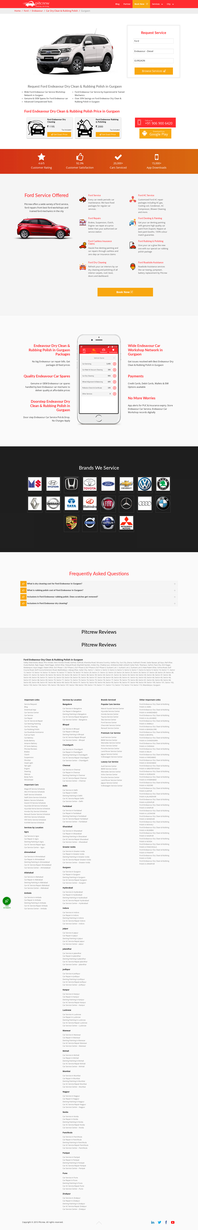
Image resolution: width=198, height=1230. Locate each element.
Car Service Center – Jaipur (73, 944)
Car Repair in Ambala (32, 900)
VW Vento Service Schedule (35, 820)
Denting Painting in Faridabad (74, 816)
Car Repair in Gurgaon (71, 874)
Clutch (26, 754)
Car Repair (28, 718)
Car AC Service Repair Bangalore (75, 717)
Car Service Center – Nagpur (74, 1107)
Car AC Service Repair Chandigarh (76, 757)
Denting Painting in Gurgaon (74, 877)
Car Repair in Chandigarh (72, 752)
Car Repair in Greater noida (73, 854)
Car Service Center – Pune (73, 1189)
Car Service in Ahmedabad (34, 856)
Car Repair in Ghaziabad (72, 833)
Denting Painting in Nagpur (73, 1101)
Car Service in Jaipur (70, 933)
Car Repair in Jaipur (70, 935)
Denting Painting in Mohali (73, 1061)
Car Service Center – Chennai (74, 781)
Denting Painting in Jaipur (73, 938)
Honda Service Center (109, 714)
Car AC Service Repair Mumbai (75, 1084)
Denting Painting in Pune (72, 1183)
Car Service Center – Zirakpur (74, 1209)
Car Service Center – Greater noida (76, 862)
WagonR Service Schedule (34, 789)
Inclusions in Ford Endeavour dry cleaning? (47, 603)
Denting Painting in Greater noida (76, 857)
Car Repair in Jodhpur (71, 976)
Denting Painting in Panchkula (75, 1142)
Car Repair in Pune (70, 1180)
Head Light (28, 763)
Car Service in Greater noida (74, 851)
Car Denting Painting (32, 723)
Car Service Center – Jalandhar (74, 964)
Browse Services (152, 71)
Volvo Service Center (109, 745)
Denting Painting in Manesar (74, 1040)
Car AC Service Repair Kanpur (74, 1002)
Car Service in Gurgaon (72, 871)
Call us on (158, 122)
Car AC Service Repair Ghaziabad (75, 839)
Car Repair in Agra (31, 839)
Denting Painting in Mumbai (74, 1081)
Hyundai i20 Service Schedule (36, 806)
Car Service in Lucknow (72, 1014)
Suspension (29, 757)
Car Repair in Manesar (71, 1037)
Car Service (28, 715)
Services (156, 4)
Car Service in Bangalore (72, 708)
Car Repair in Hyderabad (72, 895)
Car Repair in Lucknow (71, 1017)
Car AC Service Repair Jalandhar (75, 961)
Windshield (28, 780)
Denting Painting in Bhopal (73, 734)
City (169, 4)
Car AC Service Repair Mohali (74, 1063)
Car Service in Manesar (72, 1035)
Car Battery (28, 737)
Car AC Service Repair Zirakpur (75, 1206)
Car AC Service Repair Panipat (74, 1165)
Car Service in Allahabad (33, 877)
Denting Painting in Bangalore (74, 714)
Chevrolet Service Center (111, 725)
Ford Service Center (109, 722)
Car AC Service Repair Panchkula (75, 1145)
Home (17, 10)
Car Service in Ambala (32, 897)
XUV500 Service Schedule (34, 822)
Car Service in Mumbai (71, 1075)
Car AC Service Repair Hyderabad (76, 900)
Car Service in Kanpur (71, 994)
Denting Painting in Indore (73, 918)
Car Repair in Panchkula (72, 1139)
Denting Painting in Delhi (72, 795)
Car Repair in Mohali (71, 1058)
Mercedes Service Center (111, 743)
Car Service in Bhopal (71, 729)
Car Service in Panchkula (72, 1137)
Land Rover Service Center (111, 751)
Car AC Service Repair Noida (74, 1125)
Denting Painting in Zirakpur (74, 1203)
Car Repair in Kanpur (71, 997)
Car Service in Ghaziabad (72, 831)
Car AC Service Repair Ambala (36, 905)
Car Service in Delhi (70, 790)
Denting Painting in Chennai (74, 775)
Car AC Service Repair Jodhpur (74, 982)
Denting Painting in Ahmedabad (37, 862)
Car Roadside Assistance (34, 732)
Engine (27, 768)
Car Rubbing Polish (31, 729)
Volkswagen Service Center (111, 757)
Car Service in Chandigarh (73, 749)
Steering (27, 771)
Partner (127, 4)
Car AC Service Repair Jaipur (73, 941)
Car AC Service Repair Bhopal (74, 737)
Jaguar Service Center (109, 754)
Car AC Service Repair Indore (74, 921)
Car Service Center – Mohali (73, 1066)
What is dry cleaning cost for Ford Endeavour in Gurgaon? (54, 584)
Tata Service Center (108, 719)
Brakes (27, 751)
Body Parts (28, 777)
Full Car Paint (29, 735)
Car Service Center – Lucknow (74, 1025)
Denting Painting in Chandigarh (75, 755)
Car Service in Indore (71, 912)
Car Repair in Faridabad (72, 813)
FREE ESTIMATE (7, 907)
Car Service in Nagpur (71, 1096)
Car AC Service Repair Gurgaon (75, 880)
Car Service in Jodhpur (71, 973)
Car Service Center (31, 712)
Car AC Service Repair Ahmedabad (37, 865)
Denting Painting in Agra (34, 841)
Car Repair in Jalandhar (72, 956)
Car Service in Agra (31, 836)
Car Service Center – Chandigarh (75, 760)
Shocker (27, 760)
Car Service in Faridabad (72, 810)
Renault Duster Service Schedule (37, 814)
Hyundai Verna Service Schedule (37, 808)
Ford (26, 10)
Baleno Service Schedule (34, 800)
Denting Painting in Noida (73, 1122)
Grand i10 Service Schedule (35, 803)
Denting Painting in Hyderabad (75, 897)
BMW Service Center (109, 740)
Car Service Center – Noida (73, 1127)
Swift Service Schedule (33, 794)
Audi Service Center (109, 737)
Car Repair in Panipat (71, 1160)
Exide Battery (29, 740)
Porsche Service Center (110, 748)
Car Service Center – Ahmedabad (37, 867)
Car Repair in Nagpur (71, 1099)
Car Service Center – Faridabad (75, 821)
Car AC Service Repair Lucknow (75, 1023)
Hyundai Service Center (110, 711)
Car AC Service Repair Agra (34, 844)
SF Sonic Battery (30, 746)
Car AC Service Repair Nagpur (74, 1104)
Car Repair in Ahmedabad (34, 859)
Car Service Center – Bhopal (74, 740)
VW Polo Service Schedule (34, 817)
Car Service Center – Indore (73, 923)
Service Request (30, 704)
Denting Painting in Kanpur (73, 999)
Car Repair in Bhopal (71, 731)
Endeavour (37, 10)
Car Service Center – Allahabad (36, 888)
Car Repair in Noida (70, 1119)
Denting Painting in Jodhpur (74, 979)
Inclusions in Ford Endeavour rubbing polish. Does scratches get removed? (62, 597)
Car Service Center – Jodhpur (74, 985)
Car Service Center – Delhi (73, 801)
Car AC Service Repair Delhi (73, 798)
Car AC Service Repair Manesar (75, 1043)
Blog (117, 4)
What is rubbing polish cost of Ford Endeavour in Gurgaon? (55, 590)
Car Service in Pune (70, 1177)
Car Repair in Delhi (70, 793)
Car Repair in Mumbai (71, 1078)
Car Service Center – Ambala (35, 908)
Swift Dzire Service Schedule (35, 797)
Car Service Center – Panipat (74, 1168)
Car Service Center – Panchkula (75, 1148)
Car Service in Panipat (71, 1157)
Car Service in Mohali (71, 1055)
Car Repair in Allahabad (33, 879)
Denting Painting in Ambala (35, 903)
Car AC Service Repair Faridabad (75, 819)
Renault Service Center (110, 728)
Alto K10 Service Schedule (34, 791)
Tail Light (27, 765)
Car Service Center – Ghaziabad (75, 842)
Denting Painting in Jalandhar (74, 959)
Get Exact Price (60, 134)
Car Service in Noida (71, 1116)
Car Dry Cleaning (30, 726)
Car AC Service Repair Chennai (74, 778)
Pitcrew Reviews (99, 632)
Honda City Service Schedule (35, 811)
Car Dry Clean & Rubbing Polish (62, 10)
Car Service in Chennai (71, 769)
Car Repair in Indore (71, 915)
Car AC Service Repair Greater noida (77, 859)
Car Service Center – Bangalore (75, 719)
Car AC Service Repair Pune (73, 1186)
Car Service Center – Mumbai (74, 1087)
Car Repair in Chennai (71, 772)
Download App (30, 709)
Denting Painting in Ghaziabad (75, 836)
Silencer (27, 774)
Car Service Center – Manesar (74, 1046)
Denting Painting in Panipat (73, 1163)
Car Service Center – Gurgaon (74, 883)
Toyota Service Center (109, 717)
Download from (159, 133)
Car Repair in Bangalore (72, 711)
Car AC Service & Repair (33, 721)
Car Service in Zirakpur (71, 1198)
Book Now (140, 4)
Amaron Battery (30, 743)
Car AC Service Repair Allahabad (36, 885)
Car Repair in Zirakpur (71, 1201)
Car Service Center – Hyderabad (75, 903)
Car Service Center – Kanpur (74, 1005)
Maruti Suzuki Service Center (112, 708)
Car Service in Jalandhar (72, 953)
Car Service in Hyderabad (73, 892)
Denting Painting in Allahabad (36, 882)
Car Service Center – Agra (34, 847)
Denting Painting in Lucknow (74, 1020)
